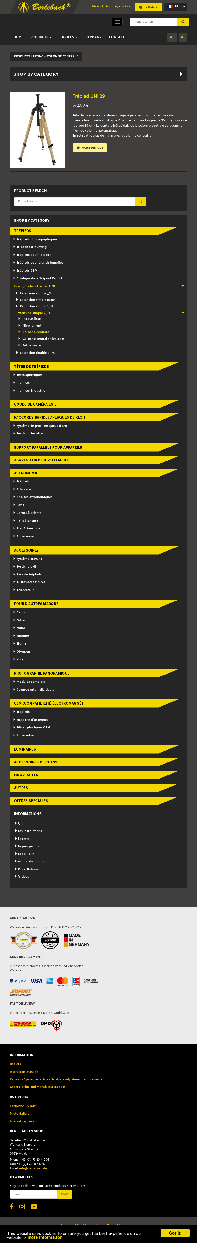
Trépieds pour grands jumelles (40, 263)
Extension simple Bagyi (38, 300)
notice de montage (32, 861)
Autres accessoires (31, 582)
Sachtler (23, 636)
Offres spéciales (31, 801)
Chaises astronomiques (34, 497)
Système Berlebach (31, 433)
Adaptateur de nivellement (41, 460)
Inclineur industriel (31, 391)
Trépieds (22, 231)
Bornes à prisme (29, 513)
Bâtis (20, 505)
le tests (23, 839)
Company (93, 37)
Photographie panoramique (42, 673)
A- (183, 37)
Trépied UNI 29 (89, 96)
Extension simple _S (35, 293)
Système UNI (26, 566)
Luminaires (25, 749)
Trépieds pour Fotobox (34, 255)
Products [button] (40, 37)
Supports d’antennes (32, 720)
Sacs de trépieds (29, 574)
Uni (21, 824)
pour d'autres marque (36, 604)
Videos (23, 877)
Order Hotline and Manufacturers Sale (37, 1086)
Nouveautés (26, 775)
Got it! (175, 1233)
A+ (172, 37)
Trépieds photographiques (37, 239)
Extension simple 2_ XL (34, 313)
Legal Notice (122, 6)
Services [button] (67, 37)
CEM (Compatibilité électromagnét (49, 703)
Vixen (21, 659)
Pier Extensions (28, 528)
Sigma (21, 644)
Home (19, 37)
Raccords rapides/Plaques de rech (49, 417)
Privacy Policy (101, 6)
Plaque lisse (32, 319)
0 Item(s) (152, 6)
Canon (22, 612)
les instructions (30, 831)
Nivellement (32, 325)
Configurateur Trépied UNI (34, 286)
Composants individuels (35, 690)
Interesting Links (22, 1121)
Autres (21, 788)
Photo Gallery (20, 1113)
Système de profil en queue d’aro (42, 426)
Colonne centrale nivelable (43, 339)
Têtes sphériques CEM (33, 727)
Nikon (21, 628)
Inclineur (24, 383)
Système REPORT (29, 559)
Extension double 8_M (37, 353)
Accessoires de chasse (37, 762)
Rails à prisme (27, 521)
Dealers (15, 1064)
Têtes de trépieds (31, 366)
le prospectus (28, 846)
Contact (117, 37)
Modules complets (31, 682)
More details (92, 147)
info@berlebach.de (33, 1168)
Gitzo (21, 620)
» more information (43, 1237)
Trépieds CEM (27, 271)
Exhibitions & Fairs (23, 1106)
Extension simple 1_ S (36, 306)
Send (64, 1194)
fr (176, 6)
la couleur (26, 854)
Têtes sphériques (30, 375)
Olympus (23, 652)
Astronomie (32, 345)
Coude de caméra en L (35, 404)
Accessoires (26, 536)
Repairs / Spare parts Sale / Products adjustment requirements (56, 1079)
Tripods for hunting (32, 247)
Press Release (28, 869)
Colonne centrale (36, 332)
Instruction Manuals (24, 1072)
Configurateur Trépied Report (39, 278)
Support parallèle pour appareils (48, 447)
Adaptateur (25, 489)
